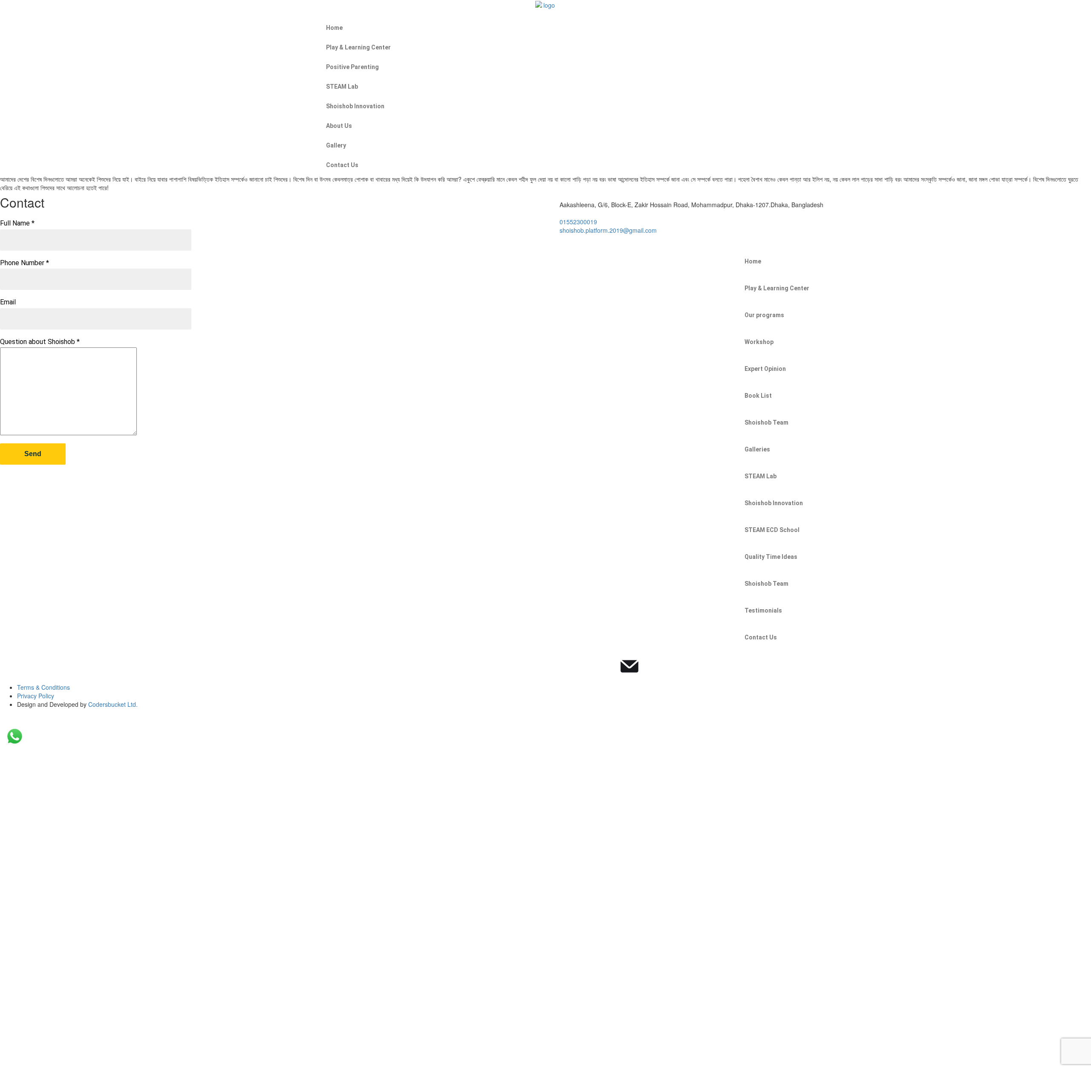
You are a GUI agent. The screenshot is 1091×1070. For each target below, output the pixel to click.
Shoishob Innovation (355, 106)
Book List (758, 395)
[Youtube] (606, 666)
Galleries (757, 449)
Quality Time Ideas (771, 556)
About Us (339, 125)
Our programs (764, 315)
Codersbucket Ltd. (113, 704)
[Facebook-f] (560, 666)
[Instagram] (583, 666)
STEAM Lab (342, 86)
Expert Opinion (765, 368)
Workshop (759, 341)
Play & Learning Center (358, 47)
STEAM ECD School (772, 529)
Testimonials (763, 610)
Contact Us (342, 165)
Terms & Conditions (43, 687)
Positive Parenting (352, 67)
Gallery (336, 145)
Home (334, 27)
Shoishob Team (766, 422)
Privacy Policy (35, 695)
